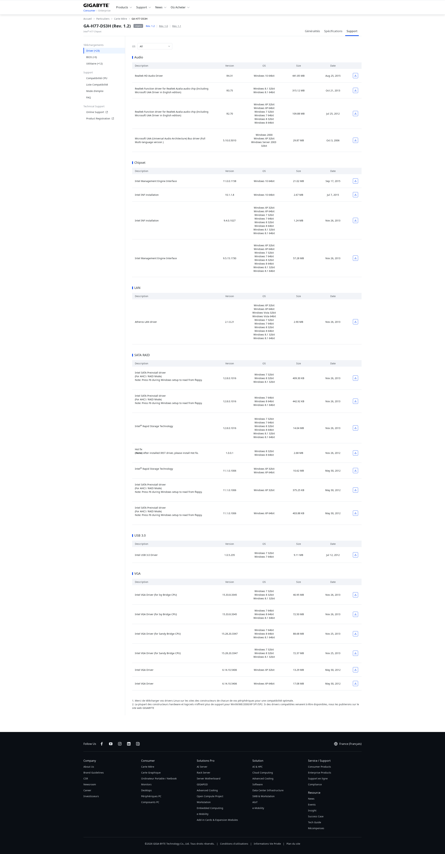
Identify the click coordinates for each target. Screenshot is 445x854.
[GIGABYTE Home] (96, 4)
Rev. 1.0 (163, 26)
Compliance (315, 784)
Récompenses (316, 828)
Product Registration (98, 118)
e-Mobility (202, 814)
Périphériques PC (151, 796)
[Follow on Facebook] (101, 743)
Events (312, 804)
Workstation (204, 802)
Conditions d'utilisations (234, 843)
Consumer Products (319, 766)
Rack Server (203, 772)
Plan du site (293, 843)
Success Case (315, 816)
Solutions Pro (206, 761)
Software (257, 784)
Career (87, 790)
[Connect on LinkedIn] (128, 743)
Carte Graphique (151, 772)
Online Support (95, 112)
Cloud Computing (262, 772)
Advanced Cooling (207, 790)
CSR (85, 778)
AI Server (202, 766)
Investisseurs (91, 796)
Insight (312, 810)
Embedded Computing (210, 808)
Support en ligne (318, 778)
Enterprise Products (319, 772)
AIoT (255, 802)
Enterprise (104, 10)
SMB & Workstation (263, 796)
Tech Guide (314, 822)
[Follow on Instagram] (119, 743)
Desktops (146, 790)
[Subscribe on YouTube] (110, 743)
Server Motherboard (208, 778)
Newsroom (89, 784)
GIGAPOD (202, 784)
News (311, 798)
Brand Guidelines (93, 772)
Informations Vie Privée (267, 843)
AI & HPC (257, 766)
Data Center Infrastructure (268, 790)
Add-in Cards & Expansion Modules (217, 819)
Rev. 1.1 (176, 26)
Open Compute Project (210, 796)
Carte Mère (147, 766)
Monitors (146, 784)
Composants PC (150, 802)
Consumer (89, 10)
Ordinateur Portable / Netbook (159, 778)
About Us (88, 766)
